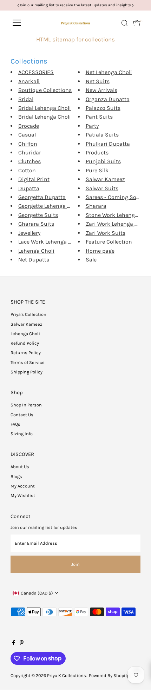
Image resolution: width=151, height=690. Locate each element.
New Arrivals (101, 90)
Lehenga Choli (36, 250)
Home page (100, 250)
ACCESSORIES (36, 72)
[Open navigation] (17, 23)
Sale (91, 259)
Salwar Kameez (105, 179)
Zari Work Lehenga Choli (117, 223)
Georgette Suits (38, 215)
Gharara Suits (36, 223)
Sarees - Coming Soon (114, 197)
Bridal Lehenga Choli (44, 108)
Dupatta (28, 188)
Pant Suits (99, 116)
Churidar (29, 152)
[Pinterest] (21, 643)
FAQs (15, 424)
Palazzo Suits (103, 108)
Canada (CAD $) (37, 593)
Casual (27, 134)
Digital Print (34, 179)
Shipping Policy (26, 371)
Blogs (16, 476)
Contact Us (22, 414)
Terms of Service (28, 362)
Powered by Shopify (109, 675)
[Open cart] (136, 23)
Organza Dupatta (108, 99)
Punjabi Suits (103, 161)
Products (97, 152)
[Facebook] (14, 643)
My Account (23, 486)
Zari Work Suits (105, 233)
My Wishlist (23, 495)
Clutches (29, 161)
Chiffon (27, 143)
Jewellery (29, 233)
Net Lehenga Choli (109, 72)
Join (75, 564)
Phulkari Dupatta (108, 143)
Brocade (28, 125)
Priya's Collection (28, 314)
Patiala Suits (102, 134)
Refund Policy (25, 343)
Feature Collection (109, 241)
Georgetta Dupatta (42, 197)
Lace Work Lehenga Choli (49, 241)
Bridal (25, 99)
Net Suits (98, 81)
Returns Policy (26, 352)
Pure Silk (97, 170)
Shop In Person (26, 404)
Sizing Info (22, 433)
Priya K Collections (66, 675)
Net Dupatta (34, 259)
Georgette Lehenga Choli (49, 206)
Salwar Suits (102, 188)
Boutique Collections (45, 90)
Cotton (27, 170)
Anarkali (29, 81)
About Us (20, 466)
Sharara (96, 206)
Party (92, 125)
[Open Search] (125, 23)
